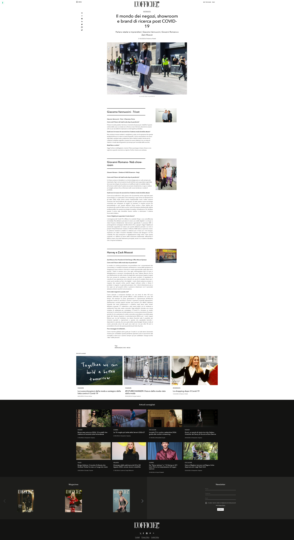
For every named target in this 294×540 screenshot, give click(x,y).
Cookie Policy (155, 537)
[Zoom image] (166, 115)
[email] (82, 13)
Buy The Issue (207, 2)
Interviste (147, 11)
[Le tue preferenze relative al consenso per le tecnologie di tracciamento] (2, 2)
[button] (142, 501)
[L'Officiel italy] (147, 4)
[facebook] (82, 16)
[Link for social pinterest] (150, 533)
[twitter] (82, 24)
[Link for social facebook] (143, 533)
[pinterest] (82, 18)
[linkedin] (82, 21)
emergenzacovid (120, 347)
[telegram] (82, 30)
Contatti (137, 537)
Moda (128, 347)
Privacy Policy (222, 505)
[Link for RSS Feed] (153, 533)
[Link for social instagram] (147, 533)
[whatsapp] (82, 27)
